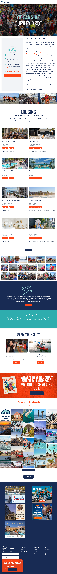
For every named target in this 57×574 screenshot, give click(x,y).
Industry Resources (38, 547)
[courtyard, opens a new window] (15, 512)
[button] (21, 560)
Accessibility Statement (47, 554)
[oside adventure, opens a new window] (15, 494)
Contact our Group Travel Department (23, 321)
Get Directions (10, 68)
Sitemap (46, 551)
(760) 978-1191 (32, 145)
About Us (47, 547)
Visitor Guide (23, 547)
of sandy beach (24, 356)
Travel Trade (36, 551)
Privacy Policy (47, 549)
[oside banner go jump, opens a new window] (42, 512)
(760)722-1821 (4, 175)
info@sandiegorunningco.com (13, 71)
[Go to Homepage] (8, 547)
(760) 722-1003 (5, 204)
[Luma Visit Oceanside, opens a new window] (15, 529)
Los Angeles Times (48, 54)
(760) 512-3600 (4, 145)
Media (35, 549)
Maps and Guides (24, 551)
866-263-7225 (32, 204)
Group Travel (36, 553)
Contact (22, 553)
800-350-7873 (50, 570)
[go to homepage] (5, 2)
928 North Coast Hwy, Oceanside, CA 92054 (38, 570)
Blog (22, 549)
